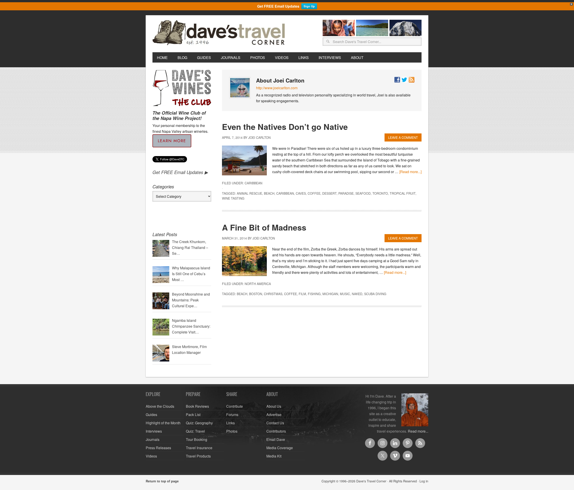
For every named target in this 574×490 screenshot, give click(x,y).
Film (302, 294)
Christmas (273, 294)
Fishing (314, 294)
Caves (301, 193)
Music (345, 294)
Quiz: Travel (195, 431)
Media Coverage (279, 447)
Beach (269, 193)
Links (230, 422)
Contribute (234, 406)
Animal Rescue (249, 193)
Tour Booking (196, 439)
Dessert (329, 193)
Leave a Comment (403, 137)
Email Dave (275, 439)
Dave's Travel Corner (219, 33)
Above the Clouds (160, 406)
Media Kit (273, 456)
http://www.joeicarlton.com (277, 87)
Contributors (276, 431)
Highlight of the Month (163, 422)
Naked (357, 294)
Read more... (418, 431)
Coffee (314, 193)
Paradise (346, 193)
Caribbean (253, 183)
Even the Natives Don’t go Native (285, 126)
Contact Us (275, 422)
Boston (255, 294)
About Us (273, 406)
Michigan (330, 294)
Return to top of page (162, 481)
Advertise (273, 414)
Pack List (193, 414)
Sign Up (309, 6)
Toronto (380, 193)
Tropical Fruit (402, 193)
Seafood (363, 193)
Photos (231, 431)
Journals (152, 439)
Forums (232, 414)
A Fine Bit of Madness (264, 227)
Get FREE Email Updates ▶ (180, 172)
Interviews (154, 431)
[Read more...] (410, 171)
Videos (151, 456)
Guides (151, 414)
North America (258, 283)
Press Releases (158, 447)
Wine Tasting (233, 198)
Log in (424, 481)
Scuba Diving (375, 294)
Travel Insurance (199, 447)
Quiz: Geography (199, 422)
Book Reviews (197, 406)
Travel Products (198, 456)
